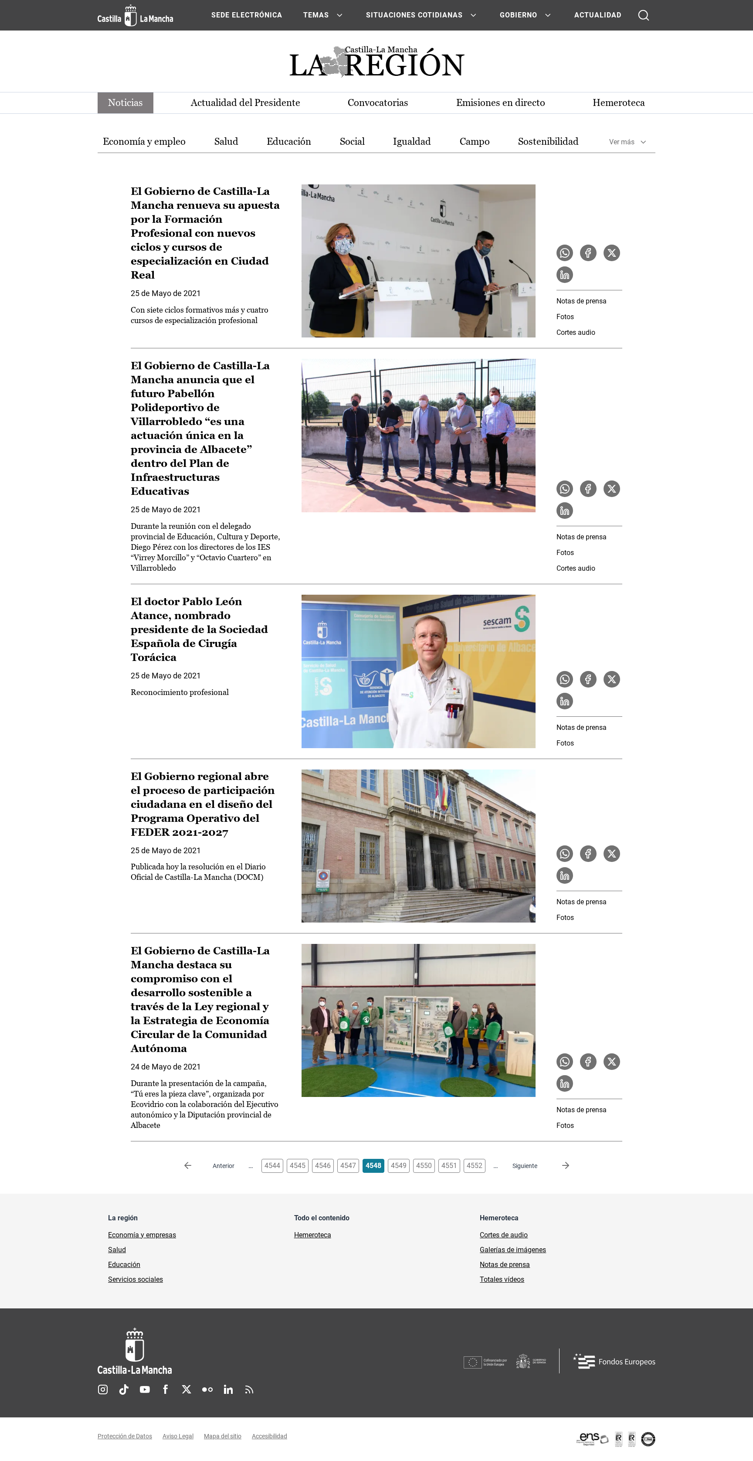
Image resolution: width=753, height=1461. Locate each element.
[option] (144, 142)
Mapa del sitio (222, 1436)
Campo (475, 141)
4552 (474, 1165)
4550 (424, 1165)
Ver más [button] (621, 142)
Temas (316, 15)
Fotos (565, 317)
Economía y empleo (144, 141)
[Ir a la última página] (558, 1166)
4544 (272, 1165)
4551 (449, 1165)
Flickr (207, 1389)
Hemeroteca (619, 102)
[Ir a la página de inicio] (135, 15)
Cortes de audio (504, 1235)
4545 (297, 1165)
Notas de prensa (581, 301)
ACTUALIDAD (597, 15)
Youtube (144, 1389)
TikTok (123, 1389)
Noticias (125, 102)
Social (352, 141)
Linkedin (228, 1389)
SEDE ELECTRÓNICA (246, 15)
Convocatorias (378, 102)
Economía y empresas (142, 1235)
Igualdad (412, 141)
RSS (249, 1389)
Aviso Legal (178, 1436)
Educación (289, 141)
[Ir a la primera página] (195, 1166)
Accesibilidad (269, 1436)
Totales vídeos (502, 1279)
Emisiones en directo (500, 102)
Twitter (186, 1389)
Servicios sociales (135, 1279)
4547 (348, 1165)
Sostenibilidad (548, 141)
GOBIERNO (518, 15)
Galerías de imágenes (513, 1250)
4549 (399, 1165)
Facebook (165, 1389)
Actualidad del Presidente (245, 102)
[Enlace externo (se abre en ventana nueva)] (615, 1439)
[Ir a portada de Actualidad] (376, 64)
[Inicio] (216, 1351)
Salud (226, 141)
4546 (323, 1165)
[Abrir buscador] (643, 15)
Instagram (102, 1389)
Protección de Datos (125, 1436)
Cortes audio (575, 332)
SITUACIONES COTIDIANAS (414, 15)
